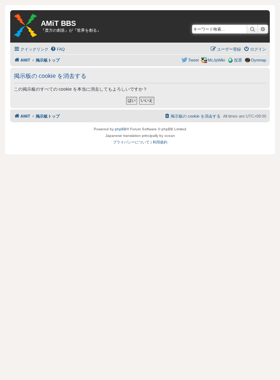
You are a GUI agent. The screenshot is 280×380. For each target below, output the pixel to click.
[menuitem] (57, 49)
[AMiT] (25, 26)
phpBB (121, 129)
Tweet (193, 60)
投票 (238, 60)
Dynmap (258, 60)
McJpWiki (216, 60)
